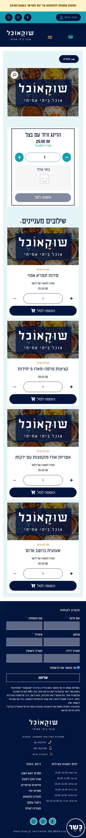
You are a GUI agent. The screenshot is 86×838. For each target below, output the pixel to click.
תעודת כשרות (33, 808)
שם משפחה (35, 618)
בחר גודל (43, 170)
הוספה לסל (43, 197)
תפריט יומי (35, 791)
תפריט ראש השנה (31, 773)
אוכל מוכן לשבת (31, 779)
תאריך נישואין (34, 651)
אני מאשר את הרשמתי (63, 668)
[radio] (44, 179)
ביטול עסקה (34, 802)
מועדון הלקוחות (32, 797)
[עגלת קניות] (70, 36)
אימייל (38, 635)
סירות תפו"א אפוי (43, 275)
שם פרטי (74, 618)
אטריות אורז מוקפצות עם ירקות (43, 457)
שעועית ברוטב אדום (43, 550)
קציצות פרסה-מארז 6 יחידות (43, 369)
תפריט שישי (43, 269)
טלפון (76, 635)
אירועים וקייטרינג (31, 785)
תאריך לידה (73, 651)
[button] (50, 37)
